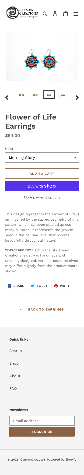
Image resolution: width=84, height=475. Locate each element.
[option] (21, 95)
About (15, 376)
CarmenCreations (33, 459)
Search (15, 351)
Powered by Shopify (61, 459)
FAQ (13, 388)
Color (9, 148)
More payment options (42, 197)
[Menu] (76, 13)
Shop (14, 363)
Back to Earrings (45, 309)
